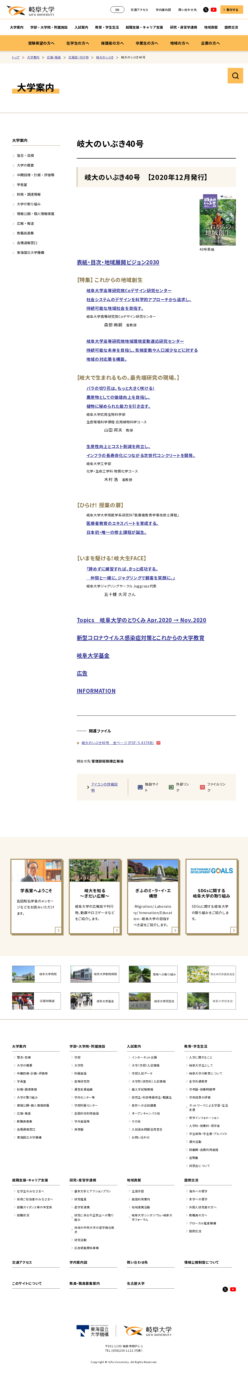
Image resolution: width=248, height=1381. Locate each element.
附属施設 (80, 1073)
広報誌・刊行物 (79, 57)
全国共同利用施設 (86, 1113)
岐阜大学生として (201, 1065)
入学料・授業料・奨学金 (204, 1126)
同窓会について (199, 1166)
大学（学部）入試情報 (146, 1065)
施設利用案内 (141, 1199)
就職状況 (23, 1215)
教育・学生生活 (107, 27)
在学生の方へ (77, 43)
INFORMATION (96, 690)
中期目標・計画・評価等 (35, 174)
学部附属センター (86, 1105)
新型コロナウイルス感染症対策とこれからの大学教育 (141, 637)
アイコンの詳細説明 (104, 787)
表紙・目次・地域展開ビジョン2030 (118, 262)
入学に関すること (201, 1057)
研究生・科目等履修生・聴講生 (152, 1097)
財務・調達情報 (29, 194)
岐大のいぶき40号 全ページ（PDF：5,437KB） (118, 742)
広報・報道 (54, 57)
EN (117, 10)
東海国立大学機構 (30, 252)
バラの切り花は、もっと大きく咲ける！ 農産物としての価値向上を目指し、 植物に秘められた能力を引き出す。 (120, 397)
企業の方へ (210, 43)
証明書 (193, 1158)
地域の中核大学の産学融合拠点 (94, 1229)
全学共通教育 (198, 1081)
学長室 (22, 184)
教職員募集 (25, 233)
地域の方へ (179, 43)
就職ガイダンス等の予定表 (34, 1207)
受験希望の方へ (41, 43)
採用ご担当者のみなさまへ (35, 1199)
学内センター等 (84, 1097)
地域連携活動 (141, 1207)
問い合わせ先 (187, 10)
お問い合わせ (141, 1137)
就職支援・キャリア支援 (144, 27)
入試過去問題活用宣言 (147, 1129)
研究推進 (80, 1199)
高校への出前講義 (144, 1105)
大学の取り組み (29, 203)
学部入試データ (142, 1073)
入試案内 (81, 27)
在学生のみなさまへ (30, 1191)
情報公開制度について (201, 1262)
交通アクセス (139, 10)
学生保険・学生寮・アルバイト (208, 1134)
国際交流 (231, 27)
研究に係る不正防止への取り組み (94, 1217)
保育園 (79, 1129)
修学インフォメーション (204, 1118)
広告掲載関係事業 (86, 1248)
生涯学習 (138, 1191)
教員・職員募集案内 (85, 1283)
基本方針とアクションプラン (92, 1191)
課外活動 (195, 1142)
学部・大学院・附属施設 (49, 27)
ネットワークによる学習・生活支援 (208, 1107)
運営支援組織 (83, 1089)
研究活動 (80, 1240)
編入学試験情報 (142, 1089)
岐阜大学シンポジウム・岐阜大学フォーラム (152, 1217)
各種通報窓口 (27, 242)
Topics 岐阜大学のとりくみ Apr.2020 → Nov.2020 (141, 620)
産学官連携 (82, 1207)
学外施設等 (82, 1121)
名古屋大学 (136, 1283)
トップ (16, 57)
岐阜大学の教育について (205, 1073)
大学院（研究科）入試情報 (149, 1081)
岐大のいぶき (105, 57)
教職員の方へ (198, 1215)
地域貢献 (211, 27)
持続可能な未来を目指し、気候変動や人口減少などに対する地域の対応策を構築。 (142, 350)
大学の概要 (25, 165)
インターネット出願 (144, 1057)
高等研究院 (82, 1081)
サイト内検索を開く (235, 75)
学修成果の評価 (200, 1097)
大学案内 (16, 27)
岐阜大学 (30, 10)
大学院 (79, 1065)
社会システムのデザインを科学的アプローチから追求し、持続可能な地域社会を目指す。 (139, 299)
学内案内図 (163, 10)
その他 (136, 1121)
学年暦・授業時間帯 (202, 1089)
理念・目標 (25, 155)
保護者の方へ (112, 43)
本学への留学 (198, 1199)
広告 (82, 673)
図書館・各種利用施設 (203, 1150)
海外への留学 (198, 1191)
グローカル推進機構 (202, 1223)
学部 (77, 1057)
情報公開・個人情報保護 (35, 213)
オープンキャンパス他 (146, 1113)
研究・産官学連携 (183, 27)
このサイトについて (27, 1283)
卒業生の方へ (147, 43)
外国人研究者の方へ (203, 1207)
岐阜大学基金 (93, 655)
